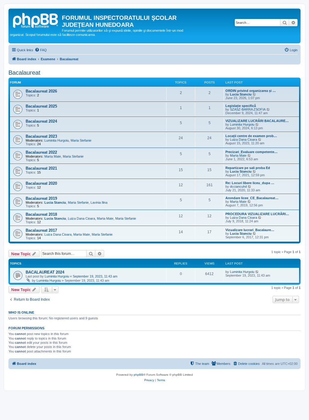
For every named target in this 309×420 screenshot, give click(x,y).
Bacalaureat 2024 (41, 121)
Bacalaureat (24, 72)
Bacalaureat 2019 (41, 198)
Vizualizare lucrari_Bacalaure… (249, 230)
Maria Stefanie (81, 140)
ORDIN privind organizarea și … (250, 90)
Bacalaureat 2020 (41, 183)
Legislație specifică (240, 106)
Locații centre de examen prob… (251, 136)
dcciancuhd (238, 186)
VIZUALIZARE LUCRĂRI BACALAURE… (257, 121)
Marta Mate (52, 156)
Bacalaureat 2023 (41, 136)
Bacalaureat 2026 (41, 91)
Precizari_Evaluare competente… (251, 152)
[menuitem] (41, 50)
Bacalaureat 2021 (41, 168)
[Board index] (36, 19)
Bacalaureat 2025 (41, 106)
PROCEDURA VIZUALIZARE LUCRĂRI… (257, 214)
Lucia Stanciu (241, 94)
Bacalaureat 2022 (41, 152)
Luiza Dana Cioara (243, 139)
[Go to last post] (257, 272)
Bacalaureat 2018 (41, 214)
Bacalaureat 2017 (41, 230)
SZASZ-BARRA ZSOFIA (248, 109)
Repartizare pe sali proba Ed (247, 168)
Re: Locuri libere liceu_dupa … (249, 183)
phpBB (138, 374)
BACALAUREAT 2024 (45, 272)
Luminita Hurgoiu (242, 124)
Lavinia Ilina (99, 202)
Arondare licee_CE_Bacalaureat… (252, 198)
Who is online (21, 312)
